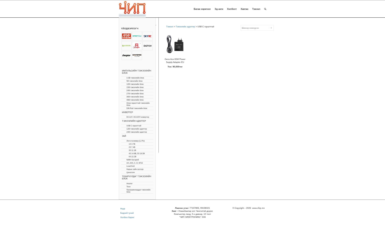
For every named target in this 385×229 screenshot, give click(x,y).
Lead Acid (130, 166)
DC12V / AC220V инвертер (137, 117)
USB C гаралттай (133, 126)
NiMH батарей (132, 160)
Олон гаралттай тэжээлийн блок (138, 104)
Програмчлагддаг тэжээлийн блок (138, 191)
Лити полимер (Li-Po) (135, 141)
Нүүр (122, 208)
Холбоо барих (127, 217)
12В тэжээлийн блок (134, 84)
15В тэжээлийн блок (134, 87)
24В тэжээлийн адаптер (136, 132)
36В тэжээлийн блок (134, 97)
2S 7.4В (132, 147)
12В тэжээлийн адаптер (136, 129)
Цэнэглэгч (130, 172)
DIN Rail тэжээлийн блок (136, 108)
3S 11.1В (132, 150)
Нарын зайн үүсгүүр (134, 169)
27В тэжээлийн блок (134, 94)
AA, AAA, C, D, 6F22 (134, 163)
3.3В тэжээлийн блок (135, 78)
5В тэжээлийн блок (134, 81)
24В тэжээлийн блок (134, 90)
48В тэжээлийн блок (134, 100)
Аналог (129, 183)
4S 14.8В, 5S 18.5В (137, 153)
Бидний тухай (127, 213)
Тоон (128, 187)
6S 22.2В (132, 157)
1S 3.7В (132, 144)
